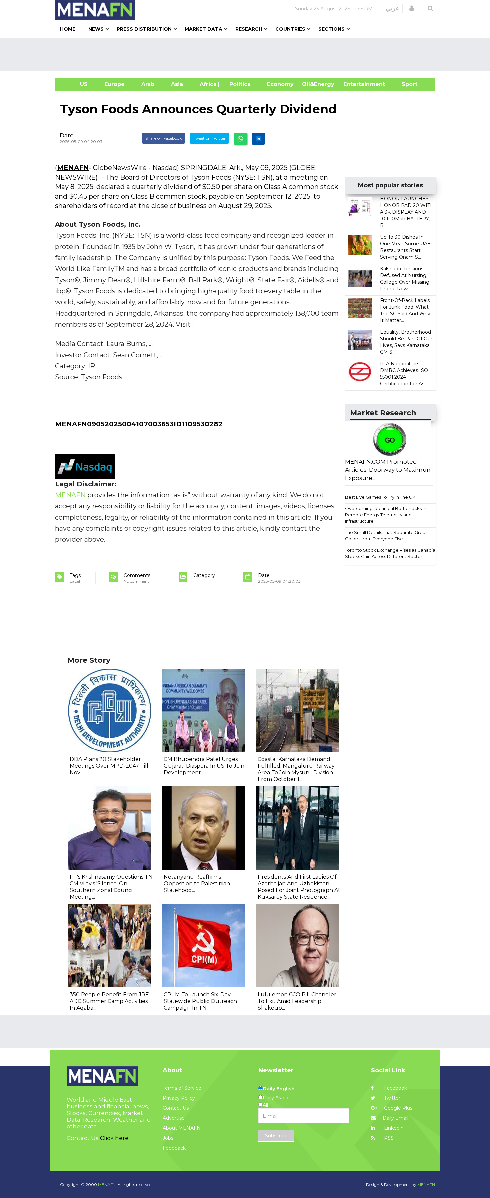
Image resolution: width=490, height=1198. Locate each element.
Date (67, 135)
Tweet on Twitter (209, 138)
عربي (392, 8)
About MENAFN (182, 1128)
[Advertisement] (247, 54)
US (75, 84)
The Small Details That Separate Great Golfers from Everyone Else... (386, 535)
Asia (177, 84)
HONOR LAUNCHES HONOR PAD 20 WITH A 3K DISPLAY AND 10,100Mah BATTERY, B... (407, 212)
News (96, 29)
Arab (148, 84)
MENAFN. (107, 1184)
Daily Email (395, 1118)
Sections (331, 29)
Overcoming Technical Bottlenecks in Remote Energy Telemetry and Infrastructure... (385, 514)
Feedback (174, 1148)
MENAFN (73, 168)
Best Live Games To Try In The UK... (381, 497)
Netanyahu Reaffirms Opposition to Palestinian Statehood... (197, 883)
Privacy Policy (179, 1098)
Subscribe (276, 1136)
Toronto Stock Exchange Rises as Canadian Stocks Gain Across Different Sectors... (391, 553)
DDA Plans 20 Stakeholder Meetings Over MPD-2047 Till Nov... (109, 766)
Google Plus (397, 1108)
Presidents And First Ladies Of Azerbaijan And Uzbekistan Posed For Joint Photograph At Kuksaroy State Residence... (299, 887)
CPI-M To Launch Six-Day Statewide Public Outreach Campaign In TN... (200, 1001)
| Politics (238, 84)
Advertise (174, 1118)
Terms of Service (182, 1088)
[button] (411, 8)
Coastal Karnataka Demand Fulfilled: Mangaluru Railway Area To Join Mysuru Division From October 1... (296, 769)
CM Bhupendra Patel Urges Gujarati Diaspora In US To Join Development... (204, 766)
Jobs (168, 1138)
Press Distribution (144, 29)
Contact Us (176, 1108)
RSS (388, 1138)
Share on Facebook (163, 138)
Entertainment (354, 84)
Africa (207, 84)
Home (67, 29)
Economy (280, 84)
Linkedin (393, 1128)
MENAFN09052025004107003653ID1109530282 (139, 424)
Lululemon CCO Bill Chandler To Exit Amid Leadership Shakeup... (297, 1001)
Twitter (391, 1098)
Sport (405, 84)
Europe (114, 84)
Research (248, 29)
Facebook (395, 1088)
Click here (114, 1138)
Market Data (203, 29)
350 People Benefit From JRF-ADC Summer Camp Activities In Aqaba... (110, 1001)
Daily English (279, 1089)
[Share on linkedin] (258, 139)
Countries (290, 29)
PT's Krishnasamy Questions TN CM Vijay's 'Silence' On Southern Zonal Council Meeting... (111, 887)
